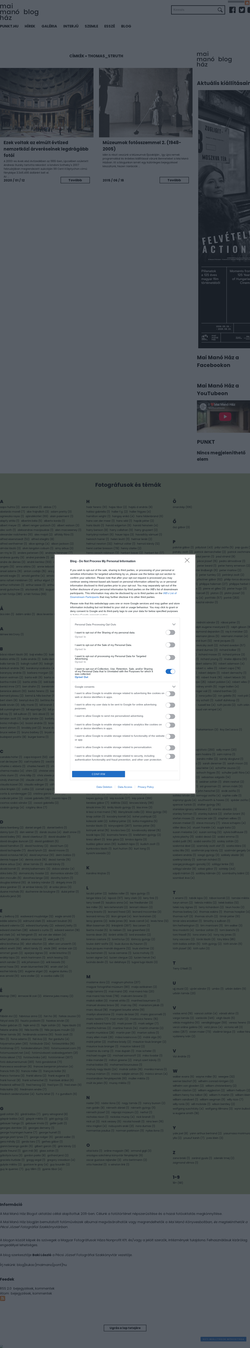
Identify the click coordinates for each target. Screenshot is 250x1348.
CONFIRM (98, 774)
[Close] (188, 561)
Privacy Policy (146, 786)
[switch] (170, 632)
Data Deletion (104, 786)
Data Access (125, 786)
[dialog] (125, 674)
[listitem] (125, 624)
